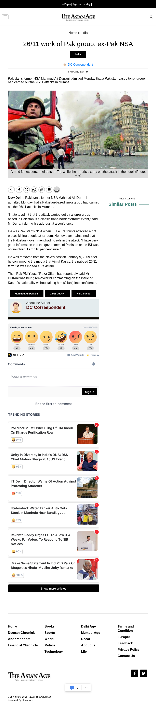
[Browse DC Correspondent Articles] (16, 307)
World (49, 639)
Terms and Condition (126, 628)
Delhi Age (88, 626)
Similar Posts (122, 204)
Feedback (125, 643)
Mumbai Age (90, 632)
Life (84, 651)
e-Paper (66, 4)
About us (88, 645)
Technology (53, 651)
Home (12, 626)
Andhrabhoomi (19, 639)
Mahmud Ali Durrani (26, 293)
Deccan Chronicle (22, 632)
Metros (49, 645)
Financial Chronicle (23, 645)
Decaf (85, 639)
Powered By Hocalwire (20, 700)
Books (49, 626)
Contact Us (126, 656)
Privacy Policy (129, 649)
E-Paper (124, 637)
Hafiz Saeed (84, 293)
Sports (49, 632)
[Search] (151, 17)
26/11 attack (57, 293)
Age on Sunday (82, 4)
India (78, 54)
